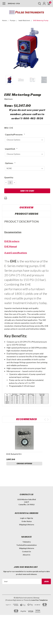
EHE (6, 241)
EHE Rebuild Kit (14, 454)
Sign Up (30, 518)
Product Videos (26, 214)
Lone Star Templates (39, 600)
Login (22, 518)
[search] (39, 3)
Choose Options (24, 463)
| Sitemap (36, 598)
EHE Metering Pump (40, 20)
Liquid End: (11, 149)
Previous (5, 49)
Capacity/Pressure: (15, 134)
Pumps (12, 20)
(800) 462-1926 (14, 3)
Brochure (14, 241)
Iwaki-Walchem (24, 20)
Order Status (26, 521)
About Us (26, 555)
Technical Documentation (26, 545)
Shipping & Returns (26, 525)
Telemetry (26, 542)
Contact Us (26, 551)
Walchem (8, 99)
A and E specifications (15, 252)
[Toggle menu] (4, 4)
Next (48, 49)
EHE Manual (10, 246)
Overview (26, 207)
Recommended (26, 419)
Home (4, 20)
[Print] (5, 198)
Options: (10, 163)
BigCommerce (18, 600)
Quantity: (8, 177)
